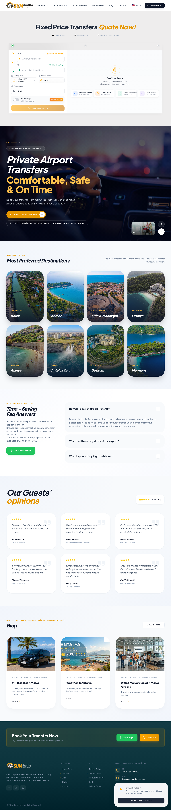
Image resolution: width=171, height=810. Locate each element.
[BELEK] (25, 296)
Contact (122, 5)
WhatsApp (128, 737)
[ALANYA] (25, 351)
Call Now (151, 737)
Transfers (66, 773)
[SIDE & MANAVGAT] (105, 296)
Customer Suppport (22, 450)
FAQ (91, 782)
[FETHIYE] (146, 296)
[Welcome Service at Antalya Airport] (140, 654)
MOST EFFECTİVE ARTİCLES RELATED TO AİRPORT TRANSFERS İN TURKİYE (48, 220)
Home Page (67, 769)
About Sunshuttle (97, 777)
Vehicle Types (95, 786)
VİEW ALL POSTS (153, 625)
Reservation (156, 5)
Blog (111, 5)
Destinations (59, 5)
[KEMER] (65, 296)
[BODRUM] (105, 351)
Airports (41, 5)
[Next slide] (161, 231)
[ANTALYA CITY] (65, 351)
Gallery (65, 782)
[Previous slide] (161, 224)
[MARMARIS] (146, 351)
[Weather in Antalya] (85, 654)
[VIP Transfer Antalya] (31, 654)
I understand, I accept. (141, 800)
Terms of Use (95, 773)
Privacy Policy (95, 769)
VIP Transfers (98, 5)
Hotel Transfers (80, 5)
